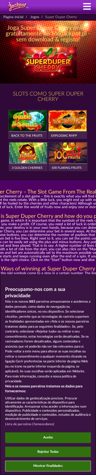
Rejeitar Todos (48, 452)
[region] (48, 374)
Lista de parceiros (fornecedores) (29, 424)
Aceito (48, 437)
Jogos (34, 17)
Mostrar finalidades (47, 466)
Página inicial (13, 17)
